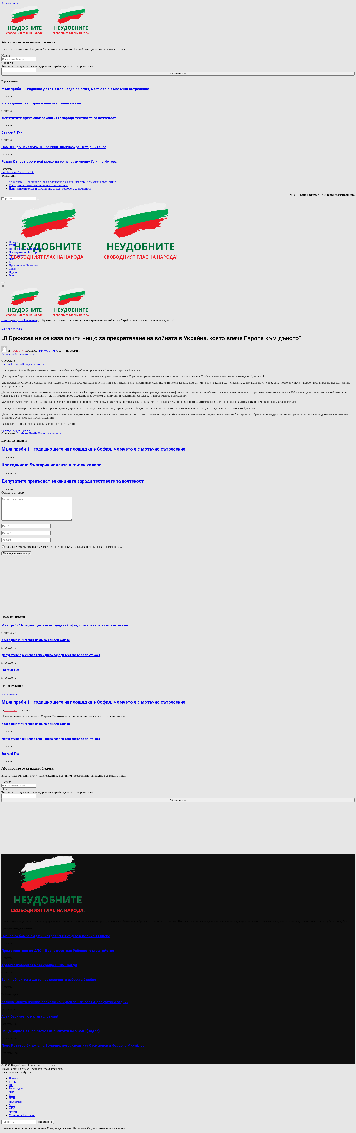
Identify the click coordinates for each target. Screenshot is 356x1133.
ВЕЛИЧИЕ (16, 1101)
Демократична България (24, 252)
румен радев (22, 430)
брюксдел (7, 430)
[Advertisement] (307, 281)
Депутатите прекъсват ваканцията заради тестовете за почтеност (58, 118)
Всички (14, 275)
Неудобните (18, 351)
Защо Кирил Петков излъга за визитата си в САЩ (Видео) (50, 1031)
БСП (12, 262)
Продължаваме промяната (25, 248)
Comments (7, 62)
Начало (13, 242)
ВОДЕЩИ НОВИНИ (9, 694)
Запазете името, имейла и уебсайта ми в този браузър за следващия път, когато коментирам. (64, 546)
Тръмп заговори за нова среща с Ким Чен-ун (39, 965)
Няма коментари (47, 351)
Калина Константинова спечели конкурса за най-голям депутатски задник (64, 1002)
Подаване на (45, 1121)
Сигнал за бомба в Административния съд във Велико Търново (55, 936)
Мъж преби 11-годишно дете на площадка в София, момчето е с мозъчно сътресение (75, 89)
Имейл (6, 55)
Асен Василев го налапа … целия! (29, 1016)
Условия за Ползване (22, 1115)
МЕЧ (12, 1105)
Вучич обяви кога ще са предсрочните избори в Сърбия (48, 980)
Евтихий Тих (11, 132)
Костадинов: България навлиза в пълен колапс (41, 103)
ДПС (12, 258)
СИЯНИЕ (15, 268)
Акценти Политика (11, 329)
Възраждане (16, 255)
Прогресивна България (23, 265)
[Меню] (3, 282)
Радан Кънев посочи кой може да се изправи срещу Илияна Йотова (59, 162)
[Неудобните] (94, 261)
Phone (5, 789)
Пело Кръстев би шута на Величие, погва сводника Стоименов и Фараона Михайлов (72, 1046)
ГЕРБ (12, 245)
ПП (11, 1085)
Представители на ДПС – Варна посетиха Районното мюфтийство (57, 951)
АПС (12, 1108)
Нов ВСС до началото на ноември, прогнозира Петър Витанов (53, 147)
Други (13, 272)
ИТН (12, 1098)
